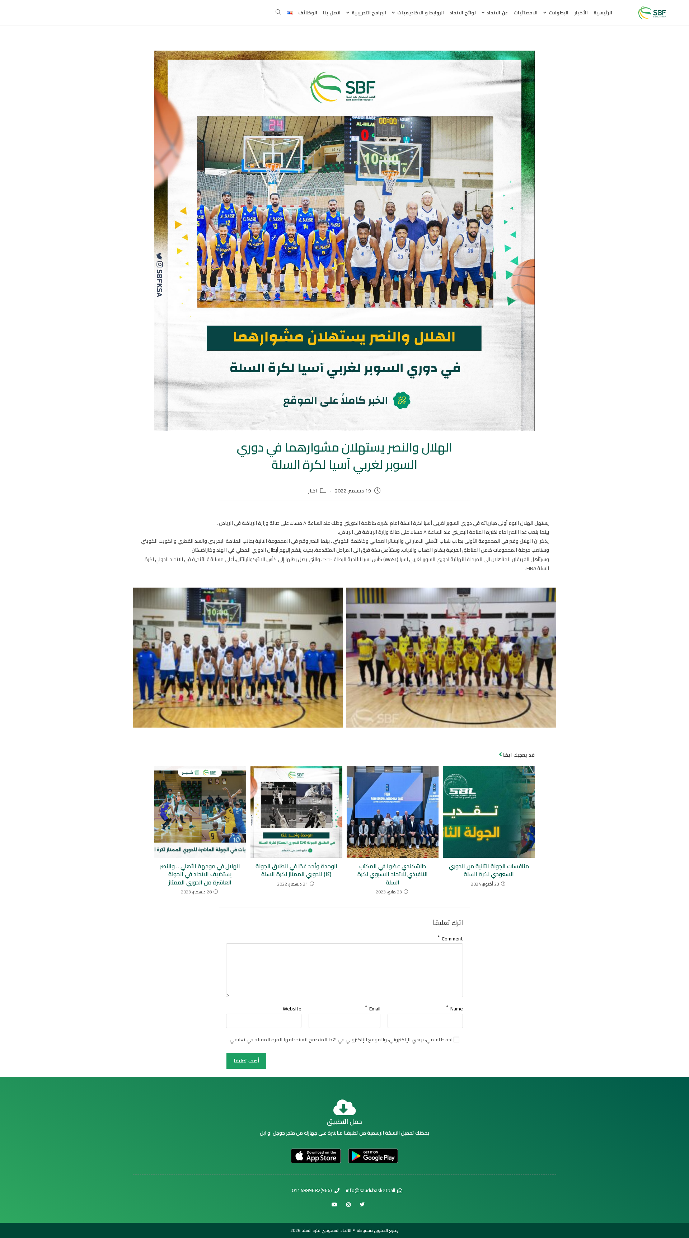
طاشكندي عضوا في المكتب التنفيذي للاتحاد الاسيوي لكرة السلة (392, 874)
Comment (450, 937)
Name (454, 1007)
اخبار (312, 491)
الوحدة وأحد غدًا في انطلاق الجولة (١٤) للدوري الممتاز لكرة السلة (296, 870)
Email (372, 1007)
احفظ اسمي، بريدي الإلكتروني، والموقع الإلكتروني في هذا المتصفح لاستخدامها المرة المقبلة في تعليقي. (341, 1039)
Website (292, 1008)
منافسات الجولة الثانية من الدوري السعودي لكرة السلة (489, 870)
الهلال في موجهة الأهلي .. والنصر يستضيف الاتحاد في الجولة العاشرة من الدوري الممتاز (200, 874)
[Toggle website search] (278, 12)
